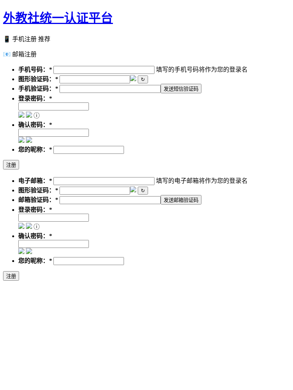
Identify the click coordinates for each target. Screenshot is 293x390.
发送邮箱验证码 (181, 200)
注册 (11, 165)
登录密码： (33, 98)
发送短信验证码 (181, 89)
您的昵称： (33, 149)
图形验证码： (36, 79)
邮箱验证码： (36, 200)
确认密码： (33, 124)
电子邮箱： (33, 180)
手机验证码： (36, 88)
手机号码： (33, 69)
